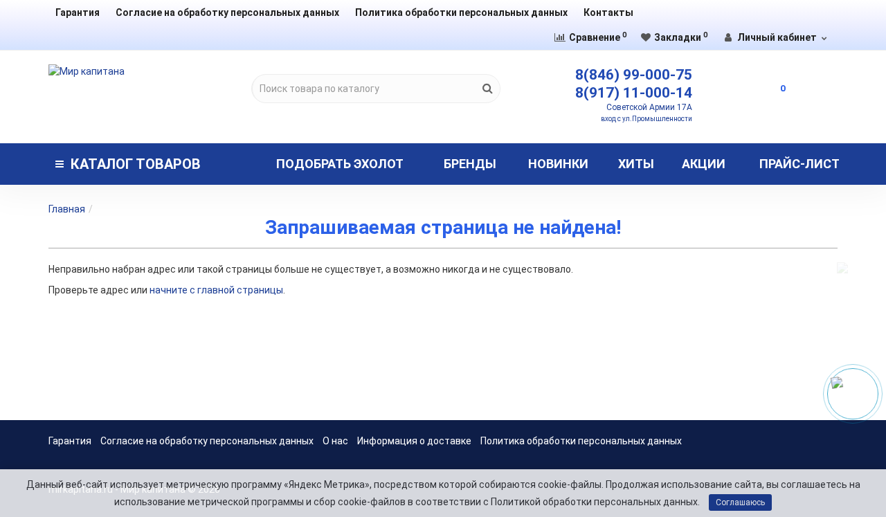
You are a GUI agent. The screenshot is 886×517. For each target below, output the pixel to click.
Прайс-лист (799, 163)
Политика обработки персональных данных (461, 12)
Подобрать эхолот (340, 163)
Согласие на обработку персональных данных (227, 12)
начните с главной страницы (216, 290)
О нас (335, 440)
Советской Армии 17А (649, 107)
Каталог (136, 164)
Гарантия (77, 12)
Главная (66, 209)
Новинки (558, 163)
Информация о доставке (414, 440)
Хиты (636, 163)
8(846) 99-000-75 (633, 74)
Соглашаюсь (740, 502)
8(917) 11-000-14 (633, 92)
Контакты (608, 12)
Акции (703, 163)
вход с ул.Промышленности (646, 119)
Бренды (470, 163)
